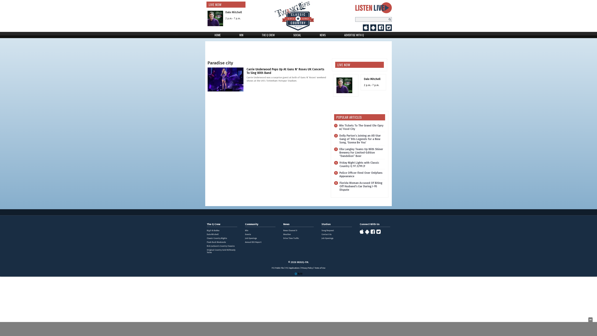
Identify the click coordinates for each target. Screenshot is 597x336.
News (323, 35)
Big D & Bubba (213, 230)
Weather (287, 234)
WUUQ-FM (298, 16)
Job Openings (251, 238)
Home (218, 35)
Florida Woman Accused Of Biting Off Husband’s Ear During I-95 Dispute (361, 186)
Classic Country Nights (217, 238)
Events (248, 234)
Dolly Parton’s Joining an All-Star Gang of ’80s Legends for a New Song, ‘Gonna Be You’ (360, 139)
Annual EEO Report (253, 242)
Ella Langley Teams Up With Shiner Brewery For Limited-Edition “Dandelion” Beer (361, 152)
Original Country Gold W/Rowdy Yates (221, 251)
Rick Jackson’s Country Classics (221, 246)
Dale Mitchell (213, 234)
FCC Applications (293, 268)
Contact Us (326, 234)
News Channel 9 (290, 230)
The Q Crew (268, 35)
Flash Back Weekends (216, 242)
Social (297, 35)
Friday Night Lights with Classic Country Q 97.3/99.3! (359, 164)
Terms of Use (320, 268)
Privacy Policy (307, 268)
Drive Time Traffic (291, 238)
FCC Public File (278, 268)
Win (241, 35)
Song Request (328, 230)
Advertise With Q (354, 35)
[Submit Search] (390, 19)
